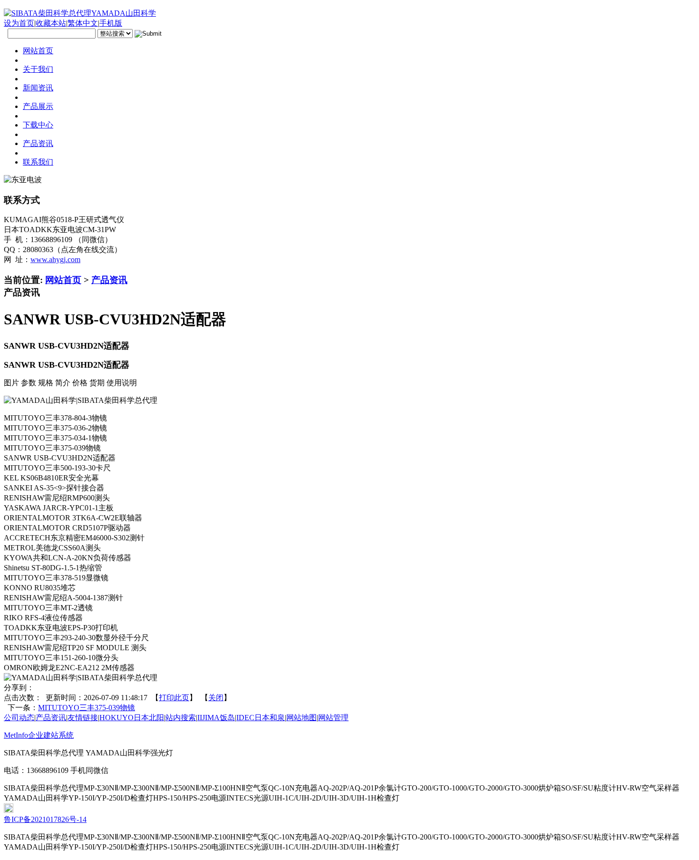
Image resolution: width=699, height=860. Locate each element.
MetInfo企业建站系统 (39, 735)
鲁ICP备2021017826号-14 (45, 819)
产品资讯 (109, 280)
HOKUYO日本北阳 (131, 717)
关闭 (215, 698)
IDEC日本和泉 (260, 717)
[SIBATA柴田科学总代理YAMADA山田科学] (80, 13)
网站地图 (301, 717)
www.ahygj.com (55, 259)
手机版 (110, 23)
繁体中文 (83, 23)
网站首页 (63, 280)
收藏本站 (51, 23)
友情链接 (83, 717)
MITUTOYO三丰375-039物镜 (86, 708)
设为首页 (19, 23)
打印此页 (174, 698)
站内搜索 (180, 717)
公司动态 (19, 717)
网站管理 (333, 717)
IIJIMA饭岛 (216, 717)
